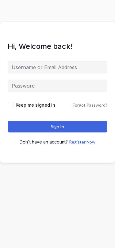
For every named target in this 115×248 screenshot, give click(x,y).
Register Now (82, 141)
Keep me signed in (35, 105)
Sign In (57, 126)
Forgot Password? (90, 105)
